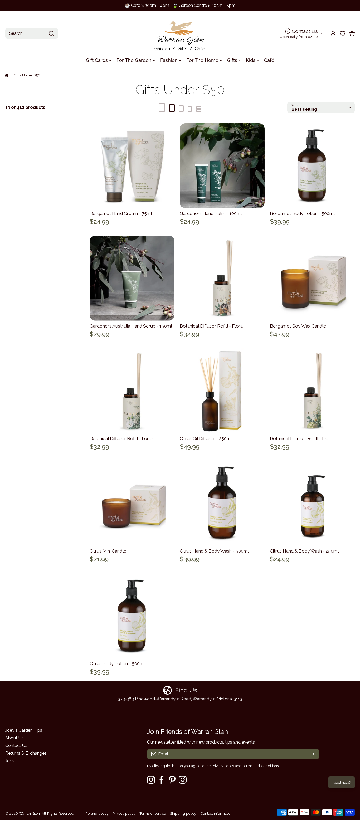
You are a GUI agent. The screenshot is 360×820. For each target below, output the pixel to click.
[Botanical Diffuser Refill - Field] (312, 390)
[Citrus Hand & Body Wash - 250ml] (312, 503)
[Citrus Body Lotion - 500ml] (132, 615)
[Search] (51, 33)
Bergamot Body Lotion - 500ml (302, 213)
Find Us (186, 690)
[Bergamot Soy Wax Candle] (312, 278)
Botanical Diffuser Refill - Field (301, 438)
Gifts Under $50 (27, 75)
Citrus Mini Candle (108, 551)
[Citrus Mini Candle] (132, 503)
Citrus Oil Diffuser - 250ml (206, 438)
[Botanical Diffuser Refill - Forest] (132, 390)
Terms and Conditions (260, 766)
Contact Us (305, 31)
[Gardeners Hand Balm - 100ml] (222, 165)
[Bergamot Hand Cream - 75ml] (132, 165)
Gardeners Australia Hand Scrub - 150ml (131, 326)
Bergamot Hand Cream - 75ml (121, 213)
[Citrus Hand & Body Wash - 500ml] (222, 503)
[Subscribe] (312, 754)
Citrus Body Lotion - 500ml (117, 663)
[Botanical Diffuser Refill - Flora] (222, 278)
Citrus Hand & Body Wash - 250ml (304, 551)
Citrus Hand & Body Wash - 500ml (214, 551)
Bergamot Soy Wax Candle (298, 326)
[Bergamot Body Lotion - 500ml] (312, 165)
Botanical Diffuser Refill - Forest (122, 438)
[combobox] (31, 33)
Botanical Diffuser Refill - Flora (211, 326)
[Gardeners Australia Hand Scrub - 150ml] (132, 278)
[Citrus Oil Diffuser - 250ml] (222, 390)
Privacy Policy (223, 766)
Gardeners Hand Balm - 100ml (211, 213)
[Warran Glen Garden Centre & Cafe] (180, 33)
